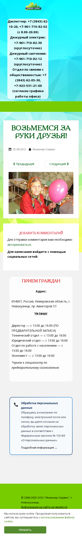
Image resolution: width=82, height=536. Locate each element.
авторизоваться (19, 245)
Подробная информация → (39, 447)
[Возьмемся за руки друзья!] (41, 193)
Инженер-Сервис (44, 149)
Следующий (58, 164)
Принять (25, 530)
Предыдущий (24, 164)
